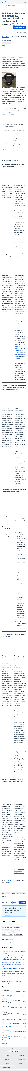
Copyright (7, 1059)
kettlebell (8, 893)
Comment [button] (22, 902)
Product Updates (6, 47)
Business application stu (7, 939)
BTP (3, 937)
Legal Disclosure (21, 1059)
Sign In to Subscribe (19, 27)
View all (4, 1043)
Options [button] (13, 30)
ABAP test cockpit (5, 929)
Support (21, 1063)
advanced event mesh (6, 932)
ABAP (3, 924)
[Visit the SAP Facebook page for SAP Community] (10, 1051)
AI (14, 932)
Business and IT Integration (12, 937)
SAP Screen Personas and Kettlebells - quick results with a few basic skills (13, 17)
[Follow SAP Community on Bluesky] (12, 1051)
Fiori (3, 893)
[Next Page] (15, 944)
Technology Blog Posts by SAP (9, 5)
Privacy (7, 1055)
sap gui (13, 893)
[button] (3, 36)
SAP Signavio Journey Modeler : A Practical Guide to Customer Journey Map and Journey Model (13, 973)
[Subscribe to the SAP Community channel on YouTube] (15, 1051)
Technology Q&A (7, 983)
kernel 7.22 (19, 853)
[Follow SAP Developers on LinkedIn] (17, 1051)
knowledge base (19, 348)
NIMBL (17, 59)
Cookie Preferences (7, 1067)
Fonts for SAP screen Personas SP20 (11, 981)
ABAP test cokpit (15, 929)
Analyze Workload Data (7, 934)
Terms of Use (21, 1055)
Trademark (7, 1063)
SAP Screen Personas (6, 42)
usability (4, 896)
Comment (7, 915)
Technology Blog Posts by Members (12, 976)
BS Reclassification (18, 934)
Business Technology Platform (8, 942)
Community (10, 2)
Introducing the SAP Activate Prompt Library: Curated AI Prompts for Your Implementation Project (13, 964)
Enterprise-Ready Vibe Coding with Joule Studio (14, 958)
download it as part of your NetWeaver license (19, 871)
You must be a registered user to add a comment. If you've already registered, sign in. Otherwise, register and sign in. (13, 909)
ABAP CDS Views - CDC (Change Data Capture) (11, 927)
